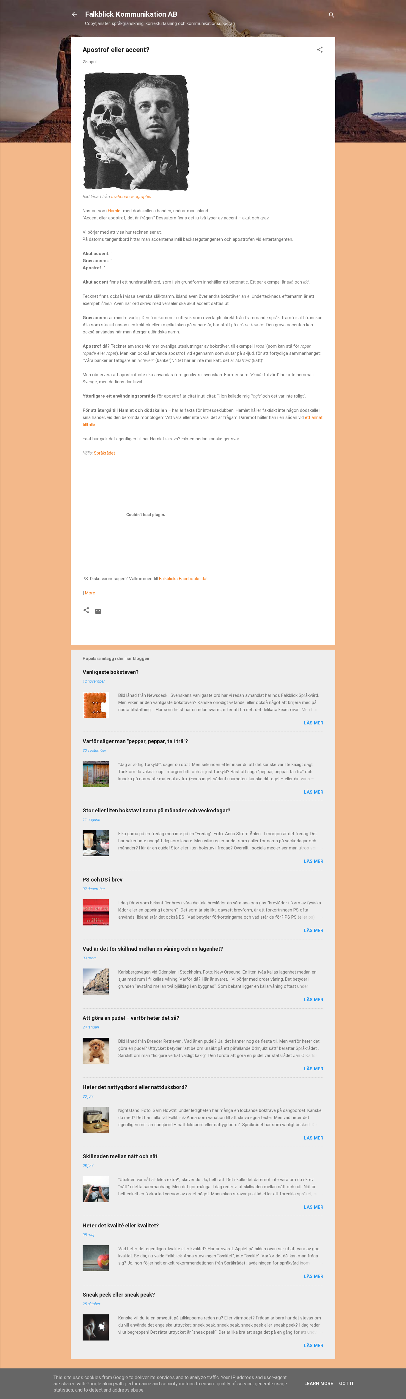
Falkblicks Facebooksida (182, 578)
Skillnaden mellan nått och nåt (120, 1156)
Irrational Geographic (131, 196)
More (90, 593)
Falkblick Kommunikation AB (131, 14)
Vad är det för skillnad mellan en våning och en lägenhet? (153, 949)
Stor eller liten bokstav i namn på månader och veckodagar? (156, 810)
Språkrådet (104, 453)
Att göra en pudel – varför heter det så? (131, 1018)
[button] (319, 50)
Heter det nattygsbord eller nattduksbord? (135, 1087)
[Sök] (331, 16)
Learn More (318, 1383)
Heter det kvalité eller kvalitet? (121, 1225)
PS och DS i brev (102, 879)
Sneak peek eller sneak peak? (119, 1295)
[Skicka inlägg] (98, 613)
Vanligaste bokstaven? (111, 672)
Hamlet (115, 210)
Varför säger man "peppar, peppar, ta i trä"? (135, 741)
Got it (346, 1383)
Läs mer (313, 723)
